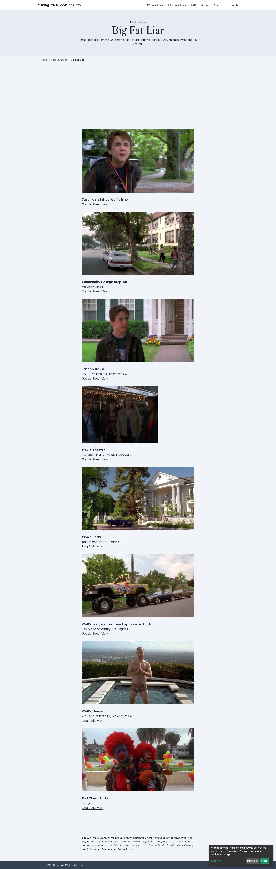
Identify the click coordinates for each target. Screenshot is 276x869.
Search (233, 5)
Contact (219, 5)
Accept (264, 860)
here (109, 849)
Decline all (252, 860)
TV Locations (155, 5)
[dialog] (241, 855)
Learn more (217, 860)
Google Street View (95, 204)
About (205, 5)
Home (44, 59)
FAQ (193, 5)
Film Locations (177, 5)
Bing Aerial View (92, 546)
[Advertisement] (138, 95)
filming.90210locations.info (59, 5)
